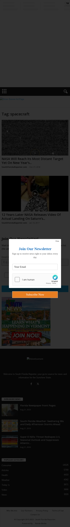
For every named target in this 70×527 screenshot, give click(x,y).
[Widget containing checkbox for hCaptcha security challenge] (35, 279)
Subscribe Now (35, 294)
